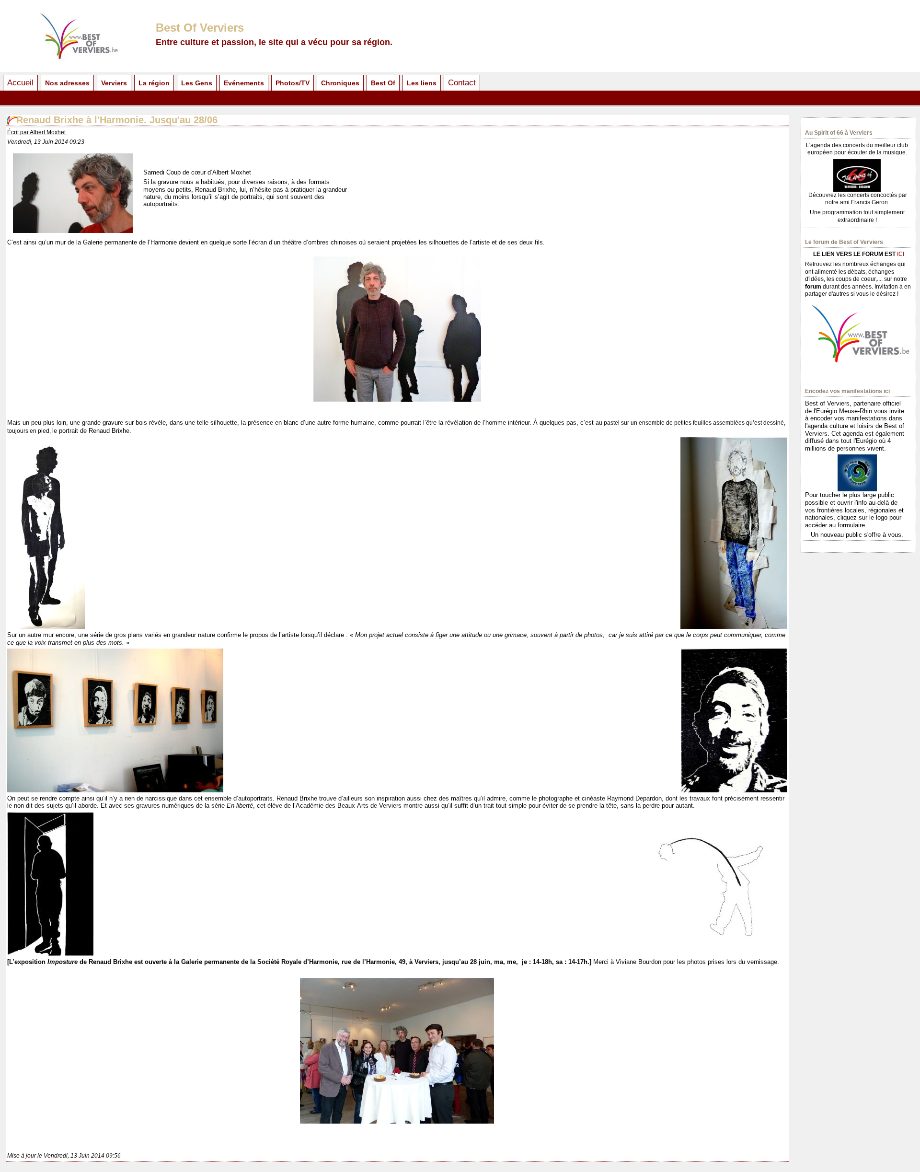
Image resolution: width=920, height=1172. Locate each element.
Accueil (20, 82)
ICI (900, 254)
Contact (462, 82)
